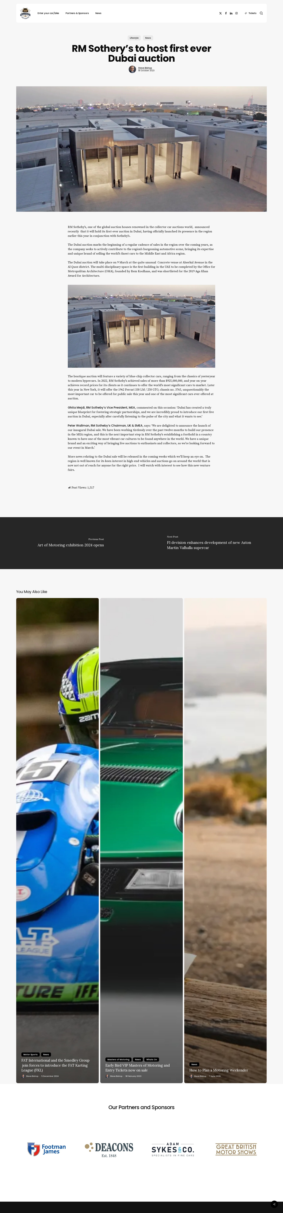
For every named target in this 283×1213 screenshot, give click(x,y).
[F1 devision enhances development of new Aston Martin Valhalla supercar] (212, 543)
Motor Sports (30, 1054)
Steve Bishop (145, 67)
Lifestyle (134, 37)
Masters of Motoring (118, 1059)
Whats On (151, 1059)
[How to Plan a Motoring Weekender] (225, 840)
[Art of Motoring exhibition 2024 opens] (71, 543)
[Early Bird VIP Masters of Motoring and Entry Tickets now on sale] (141, 840)
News (148, 37)
